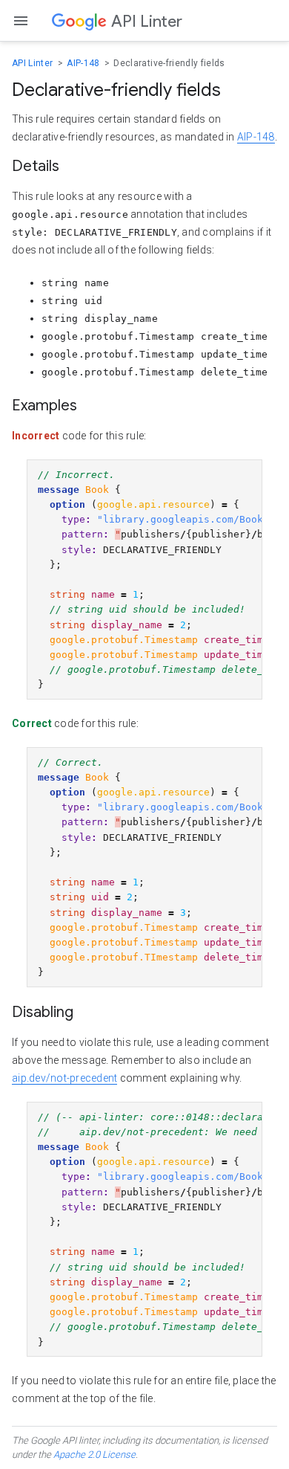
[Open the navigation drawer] (20, 20)
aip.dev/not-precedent (64, 1078)
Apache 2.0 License (94, 1454)
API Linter (34, 63)
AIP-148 (84, 63)
